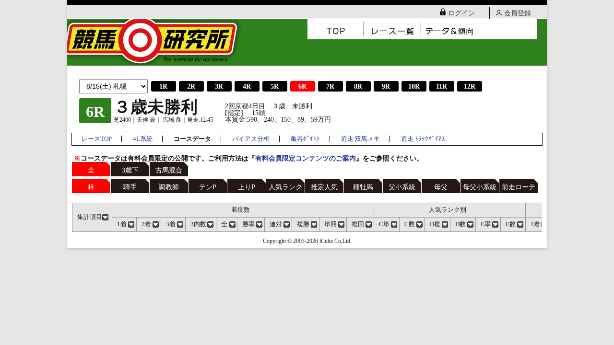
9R (386, 86)
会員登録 (517, 13)
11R (441, 86)
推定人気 (324, 187)
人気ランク (285, 187)
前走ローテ (518, 187)
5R (275, 86)
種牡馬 (363, 187)
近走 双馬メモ (360, 139)
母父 (441, 187)
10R (414, 86)
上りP (246, 187)
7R (330, 86)
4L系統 (143, 139)
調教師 (169, 187)
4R (247, 86)
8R (358, 86)
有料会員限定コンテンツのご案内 (305, 158)
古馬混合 (168, 170)
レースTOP (97, 139)
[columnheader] (92, 217)
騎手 (130, 187)
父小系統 (402, 187)
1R (163, 86)
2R (191, 86)
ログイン (461, 13)
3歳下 (130, 170)
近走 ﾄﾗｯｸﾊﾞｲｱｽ (423, 139)
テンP (207, 187)
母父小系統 (479, 187)
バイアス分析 (251, 139)
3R (219, 86)
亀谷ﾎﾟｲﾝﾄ (305, 139)
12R (469, 86)
